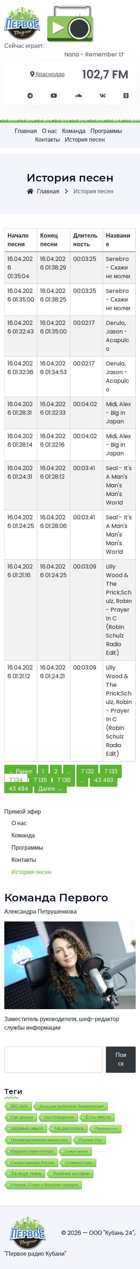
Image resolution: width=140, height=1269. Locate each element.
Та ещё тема (26, 1173)
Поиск (121, 1059)
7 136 (64, 780)
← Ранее (20, 771)
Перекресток (106, 1129)
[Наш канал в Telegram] (30, 96)
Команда (73, 131)
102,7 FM (105, 74)
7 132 (87, 771)
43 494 (18, 789)
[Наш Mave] (78, 96)
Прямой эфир (22, 812)
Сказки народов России (32, 1162)
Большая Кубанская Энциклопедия (72, 1106)
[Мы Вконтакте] (102, 96)
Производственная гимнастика (39, 1140)
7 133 (110, 771)
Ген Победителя (59, 1117)
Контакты (47, 139)
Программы (106, 131)
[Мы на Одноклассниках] (126, 96)
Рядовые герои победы (32, 1151)
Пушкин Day (90, 1140)
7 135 (40, 780)
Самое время (76, 1151)
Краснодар (49, 74)
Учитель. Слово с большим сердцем (44, 1185)
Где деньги (22, 1117)
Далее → (50, 789)
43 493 (103, 780)
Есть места (98, 1117)
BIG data (19, 1106)
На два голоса (69, 1128)
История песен (85, 139)
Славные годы (79, 1162)
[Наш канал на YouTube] (53, 96)
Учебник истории (71, 1173)
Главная (26, 131)
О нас (49, 131)
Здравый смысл (27, 1128)
